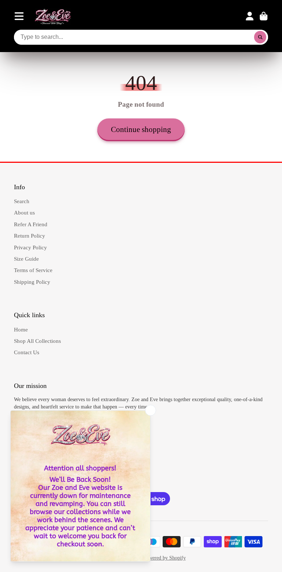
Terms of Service (33, 270)
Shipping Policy (32, 282)
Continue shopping (141, 129)
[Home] (53, 16)
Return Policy (29, 235)
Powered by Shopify (164, 558)
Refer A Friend (30, 224)
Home (21, 329)
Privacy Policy (30, 247)
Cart (263, 16)
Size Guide (26, 259)
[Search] (260, 37)
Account (249, 16)
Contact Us (26, 352)
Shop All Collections (37, 341)
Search (21, 201)
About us (24, 212)
